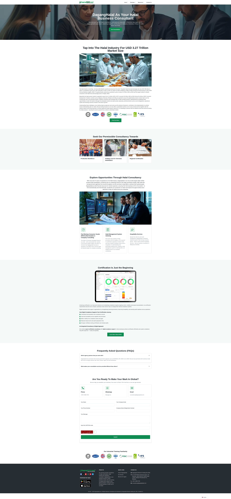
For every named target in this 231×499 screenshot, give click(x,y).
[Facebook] (81, 474)
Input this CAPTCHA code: (87, 425)
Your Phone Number (85, 408)
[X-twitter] (83, 474)
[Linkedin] (93, 474)
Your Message (84, 414)
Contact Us (149, 2)
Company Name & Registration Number (125, 408)
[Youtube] (86, 474)
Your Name (83, 402)
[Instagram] (88, 474)
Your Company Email (121, 402)
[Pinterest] (90, 474)
